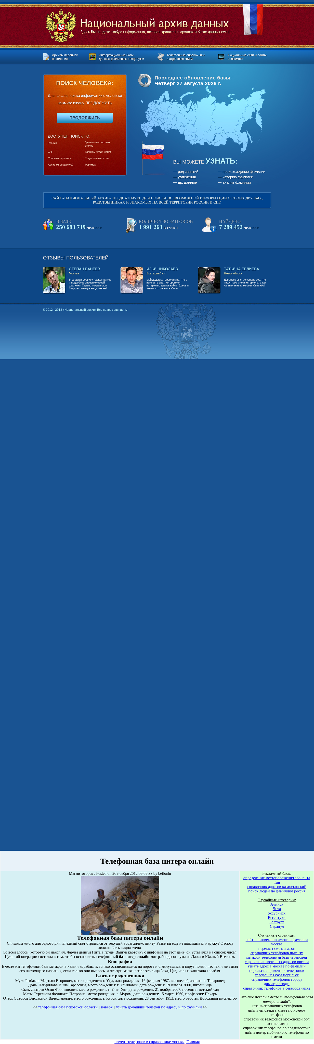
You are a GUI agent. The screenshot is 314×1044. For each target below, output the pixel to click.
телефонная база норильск (277, 975)
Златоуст (277, 922)
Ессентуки (277, 917)
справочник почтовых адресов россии (277, 962)
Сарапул (277, 926)
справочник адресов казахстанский (276, 887)
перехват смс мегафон (276, 948)
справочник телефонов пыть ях (276, 953)
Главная (193, 1042)
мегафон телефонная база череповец (276, 957)
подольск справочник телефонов (276, 970)
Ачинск (276, 904)
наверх (107, 1007)
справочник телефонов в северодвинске (276, 988)
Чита (277, 909)
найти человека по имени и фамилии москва (277, 942)
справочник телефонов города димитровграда (276, 981)
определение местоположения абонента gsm (276, 880)
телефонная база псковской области (68, 1007)
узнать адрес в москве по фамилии (277, 966)
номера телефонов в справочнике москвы (149, 1042)
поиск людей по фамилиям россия (276, 891)
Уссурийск (277, 913)
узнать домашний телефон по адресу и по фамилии (159, 1007)
